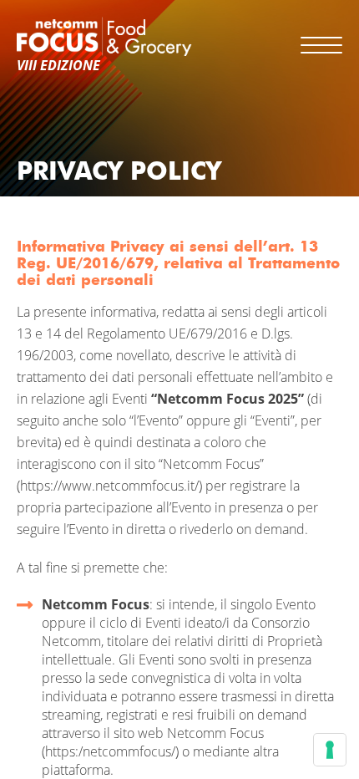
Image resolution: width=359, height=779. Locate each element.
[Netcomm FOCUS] (104, 36)
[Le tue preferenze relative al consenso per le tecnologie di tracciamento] (330, 750)
